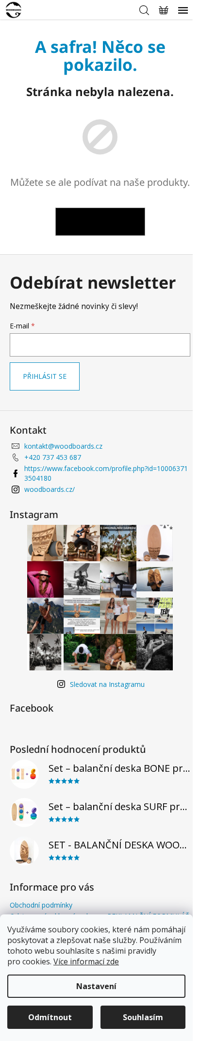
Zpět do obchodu (100, 221)
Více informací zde (86, 961)
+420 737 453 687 (52, 457)
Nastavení (96, 986)
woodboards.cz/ (49, 489)
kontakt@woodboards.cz (63, 446)
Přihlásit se (45, 376)
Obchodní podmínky (41, 905)
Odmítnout (50, 1017)
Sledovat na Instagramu (107, 684)
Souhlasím (143, 1017)
